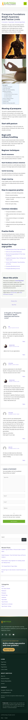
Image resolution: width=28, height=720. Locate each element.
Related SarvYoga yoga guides (9, 103)
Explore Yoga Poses (8, 649)
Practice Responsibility (6, 681)
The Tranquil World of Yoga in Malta (9, 566)
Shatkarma (4, 597)
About (2, 718)
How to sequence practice (8, 98)
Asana (3, 586)
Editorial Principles (5, 678)
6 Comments (5, 22)
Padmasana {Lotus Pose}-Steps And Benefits (15, 249)
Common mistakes (7, 100)
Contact (3, 683)
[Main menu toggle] (25, 3)
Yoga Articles (4, 667)
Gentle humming (8, 95)
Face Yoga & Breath (6, 588)
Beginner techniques (7, 91)
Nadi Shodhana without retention (11, 94)
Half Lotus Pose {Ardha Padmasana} (14, 251)
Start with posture (6, 88)
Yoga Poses (3, 662)
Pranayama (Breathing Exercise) (13, 266)
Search (3, 537)
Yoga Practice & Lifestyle (7, 604)
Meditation (4, 590)
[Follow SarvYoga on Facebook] (2, 634)
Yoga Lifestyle (5, 601)
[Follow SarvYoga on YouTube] (13, 634)
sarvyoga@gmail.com (6, 692)
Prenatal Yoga (4, 595)
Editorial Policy (14, 292)
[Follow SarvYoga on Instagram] (9, 634)
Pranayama (4, 593)
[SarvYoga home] (6, 622)
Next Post (14, 304)
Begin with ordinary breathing (9, 89)
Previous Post (14, 301)
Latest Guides (4, 669)
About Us (3, 676)
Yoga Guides (11, 22)
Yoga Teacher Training (6, 606)
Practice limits (6, 101)
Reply (24, 341)
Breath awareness (8, 92)
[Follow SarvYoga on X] (6, 634)
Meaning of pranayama (7, 86)
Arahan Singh (12, 380)
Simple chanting (8, 96)
